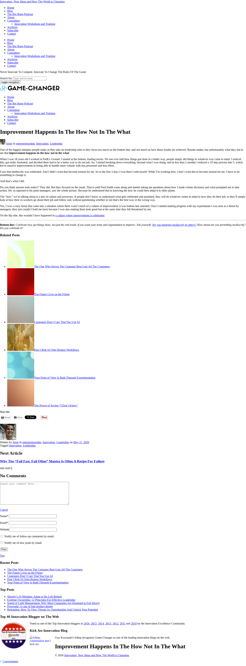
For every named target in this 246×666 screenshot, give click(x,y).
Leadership (56, 143)
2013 (108, 623)
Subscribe (12, 30)
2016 (87, 623)
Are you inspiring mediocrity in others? (174, 224)
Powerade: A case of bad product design (30, 606)
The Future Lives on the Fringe (52, 294)
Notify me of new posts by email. (23, 542)
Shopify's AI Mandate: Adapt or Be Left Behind (34, 596)
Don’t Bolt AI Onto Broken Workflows (56, 349)
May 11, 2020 (81, 442)
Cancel (4, 509)
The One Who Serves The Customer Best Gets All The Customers (72, 266)
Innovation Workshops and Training (34, 23)
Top (2, 555)
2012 (115, 623)
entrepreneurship (25, 143)
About (10, 17)
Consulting (13, 20)
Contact (11, 33)
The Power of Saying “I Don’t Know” (56, 405)
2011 (122, 623)
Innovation (42, 143)
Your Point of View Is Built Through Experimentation (64, 377)
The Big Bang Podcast (20, 14)
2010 (134, 623)
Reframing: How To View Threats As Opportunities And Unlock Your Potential (52, 609)
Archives (12, 27)
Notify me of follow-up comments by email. (29, 536)
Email (4, 522)
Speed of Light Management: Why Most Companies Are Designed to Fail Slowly (53, 603)
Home (10, 7)
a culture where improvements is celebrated (79, 215)
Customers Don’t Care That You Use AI (57, 322)
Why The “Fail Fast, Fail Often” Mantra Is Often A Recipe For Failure (52, 461)
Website (4, 529)
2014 (101, 623)
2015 (94, 623)
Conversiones (10, 661)
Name (4, 516)
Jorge (9, 143)
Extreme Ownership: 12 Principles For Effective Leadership (41, 599)
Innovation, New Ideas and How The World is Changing (32, 1)
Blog (10, 10)
